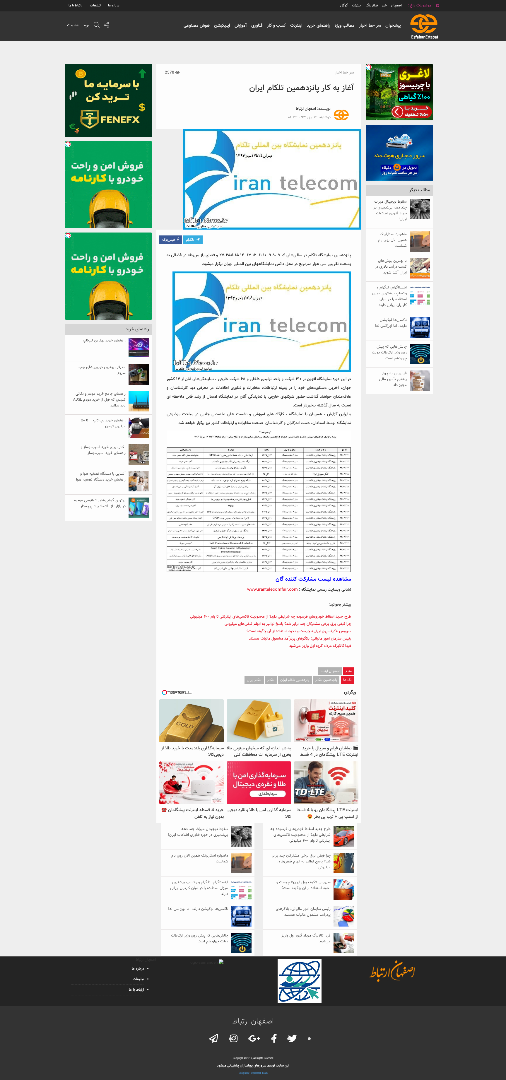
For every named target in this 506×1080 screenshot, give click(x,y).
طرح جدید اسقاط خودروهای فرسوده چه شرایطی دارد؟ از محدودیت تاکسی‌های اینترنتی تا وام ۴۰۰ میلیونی (270, 617)
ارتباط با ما (76, 5)
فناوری (257, 25)
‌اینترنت (357, 5)
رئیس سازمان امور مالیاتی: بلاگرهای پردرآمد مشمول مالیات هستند (300, 639)
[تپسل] (369, 67)
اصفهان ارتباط (306, 109)
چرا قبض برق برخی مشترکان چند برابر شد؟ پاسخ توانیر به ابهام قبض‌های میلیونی (288, 624)
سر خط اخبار (370, 25)
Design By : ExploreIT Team (253, 1073)
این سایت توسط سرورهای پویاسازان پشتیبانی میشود (253, 1065)
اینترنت (296, 25)
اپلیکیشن (222, 25)
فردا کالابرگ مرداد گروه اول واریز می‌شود (320, 646)
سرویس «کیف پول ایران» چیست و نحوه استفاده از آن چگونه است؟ (299, 631)
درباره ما (113, 5)
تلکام (270, 680)
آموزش (241, 25)
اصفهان (396, 5)
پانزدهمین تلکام (326, 680)
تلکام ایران (254, 680)
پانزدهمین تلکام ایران (295, 680)
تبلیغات (95, 5)
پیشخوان (393, 25)
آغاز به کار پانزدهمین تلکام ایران (301, 88)
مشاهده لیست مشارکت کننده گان (313, 579)
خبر (384, 5)
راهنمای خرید (318, 25)
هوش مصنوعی (197, 25)
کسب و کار (276, 25)
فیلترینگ (372, 5)
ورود (86, 25)
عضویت (73, 25)
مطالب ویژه (345, 25)
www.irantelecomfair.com (272, 590)
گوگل (344, 5)
